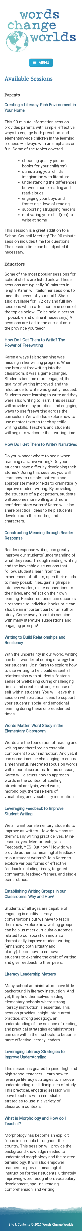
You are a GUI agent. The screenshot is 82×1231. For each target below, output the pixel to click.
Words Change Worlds (57, 1224)
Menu (42, 62)
